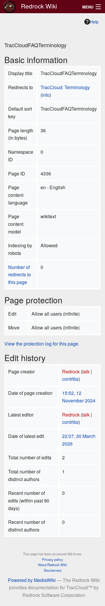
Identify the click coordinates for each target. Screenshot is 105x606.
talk (86, 371)
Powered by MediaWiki (32, 580)
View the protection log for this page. (41, 343)
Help (94, 22)
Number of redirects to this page (19, 274)
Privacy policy (52, 559)
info (46, 95)
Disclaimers (53, 570)
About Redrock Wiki (52, 564)
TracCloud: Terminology (65, 87)
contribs (70, 378)
